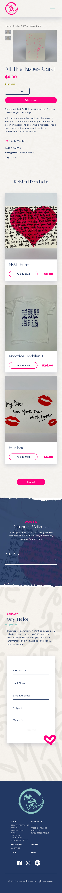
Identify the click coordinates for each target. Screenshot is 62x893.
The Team (15, 835)
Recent (30, 152)
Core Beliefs (17, 830)
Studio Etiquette (19, 840)
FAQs (13, 833)
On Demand (16, 844)
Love (13, 157)
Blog (33, 852)
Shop (14, 852)
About (14, 821)
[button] (31, 141)
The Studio (16, 838)
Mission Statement (20, 825)
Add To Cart (23, 274)
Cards (16, 26)
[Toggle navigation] (52, 8)
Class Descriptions (40, 833)
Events (34, 844)
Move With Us (36, 822)
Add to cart (31, 100)
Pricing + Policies (39, 828)
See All (31, 482)
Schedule (35, 830)
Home (8, 26)
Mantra (15, 828)
